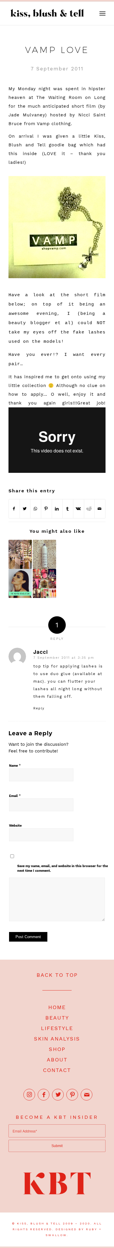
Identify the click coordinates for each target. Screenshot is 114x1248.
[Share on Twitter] (25, 508)
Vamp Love (57, 50)
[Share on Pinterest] (46, 508)
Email (15, 795)
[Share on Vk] (78, 508)
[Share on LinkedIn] (57, 508)
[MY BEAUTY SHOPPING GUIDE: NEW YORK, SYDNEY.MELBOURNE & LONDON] (20, 554)
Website (15, 826)
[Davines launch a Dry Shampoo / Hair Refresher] (44, 554)
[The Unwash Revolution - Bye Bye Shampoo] (20, 583)
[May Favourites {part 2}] (44, 583)
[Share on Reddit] (89, 508)
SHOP (57, 1049)
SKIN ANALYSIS (57, 1039)
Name (15, 765)
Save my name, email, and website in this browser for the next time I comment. (62, 868)
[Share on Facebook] (14, 508)
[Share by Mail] (100, 508)
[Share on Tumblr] (68, 508)
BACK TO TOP (57, 975)
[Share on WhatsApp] (35, 508)
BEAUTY (57, 1018)
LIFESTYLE (57, 1028)
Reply (39, 708)
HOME (57, 1007)
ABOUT (57, 1060)
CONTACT (57, 1070)
